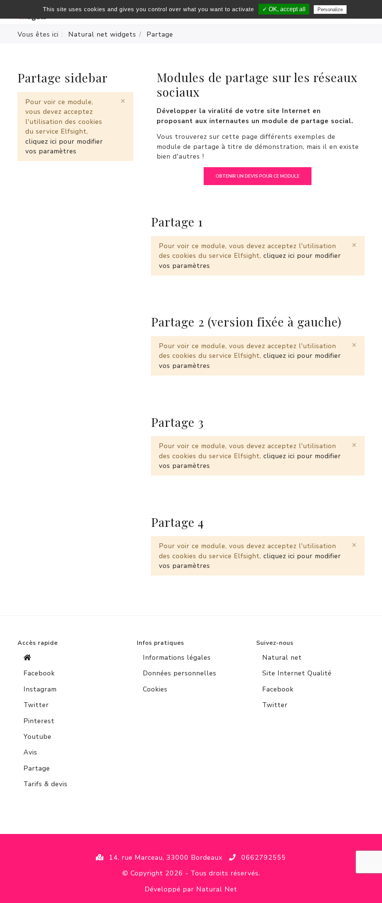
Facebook (39, 673)
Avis (30, 752)
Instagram (40, 689)
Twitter (36, 704)
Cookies (155, 689)
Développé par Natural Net (191, 889)
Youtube (37, 736)
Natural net (282, 657)
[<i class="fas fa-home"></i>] (72, 657)
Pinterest (39, 720)
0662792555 (263, 857)
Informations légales (177, 657)
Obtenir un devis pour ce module (258, 176)
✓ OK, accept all (284, 9)
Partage (37, 768)
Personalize (330, 9)
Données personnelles (179, 673)
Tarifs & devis (46, 783)
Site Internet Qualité (297, 673)
